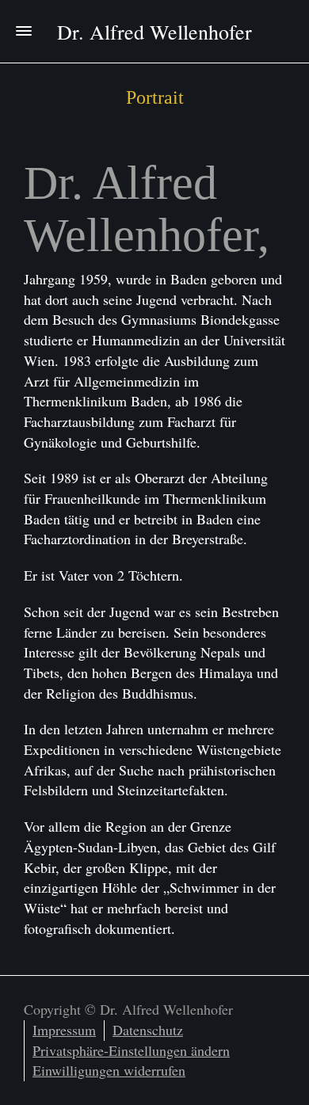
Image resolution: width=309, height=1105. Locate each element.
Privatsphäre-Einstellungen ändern (131, 1050)
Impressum (64, 1029)
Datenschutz (148, 1029)
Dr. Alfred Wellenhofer (154, 31)
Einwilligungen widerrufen (108, 1070)
